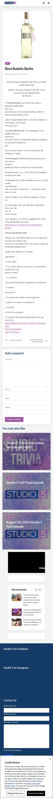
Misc (7, 63)
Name (7, 389)
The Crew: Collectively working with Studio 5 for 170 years (32, 612)
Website (7, 407)
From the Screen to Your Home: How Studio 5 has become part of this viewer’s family (31, 600)
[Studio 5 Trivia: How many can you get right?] (26, 451)
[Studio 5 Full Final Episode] (26, 491)
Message (11, 722)
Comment (8, 359)
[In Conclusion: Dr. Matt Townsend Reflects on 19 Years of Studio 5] (17, 622)
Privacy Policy (13, 781)
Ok (50, 759)
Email (7, 398)
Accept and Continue (36, 793)
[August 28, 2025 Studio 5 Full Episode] (26, 530)
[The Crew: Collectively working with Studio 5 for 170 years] (17, 612)
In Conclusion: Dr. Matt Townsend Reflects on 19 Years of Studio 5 (32, 622)
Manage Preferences (15, 793)
